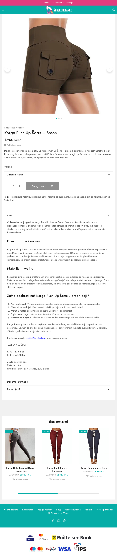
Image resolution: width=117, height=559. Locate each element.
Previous (7, 69)
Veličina (8, 166)
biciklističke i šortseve (36, 338)
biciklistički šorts (39, 196)
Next (109, 69)
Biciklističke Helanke (14, 127)
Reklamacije (27, 509)
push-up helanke (93, 196)
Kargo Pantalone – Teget (94, 468)
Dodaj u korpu (40, 186)
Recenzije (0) (14, 389)
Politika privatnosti (104, 509)
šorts (12, 200)
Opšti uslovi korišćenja (58, 513)
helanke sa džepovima (58, 196)
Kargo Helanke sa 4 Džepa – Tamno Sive (20, 469)
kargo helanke (77, 196)
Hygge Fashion (45, 509)
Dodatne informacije (17, 381)
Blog (58, 509)
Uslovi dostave (11, 509)
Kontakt (88, 509)
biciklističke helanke (21, 196)
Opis (9, 215)
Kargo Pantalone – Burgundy (57, 469)
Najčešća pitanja (73, 509)
